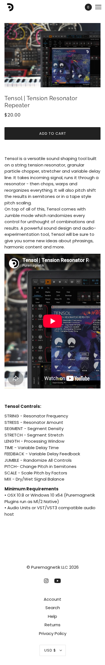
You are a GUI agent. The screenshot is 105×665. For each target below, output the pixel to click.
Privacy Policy (52, 633)
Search (52, 608)
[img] (46, 580)
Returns (52, 625)
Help (52, 616)
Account (52, 599)
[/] (14, 7)
